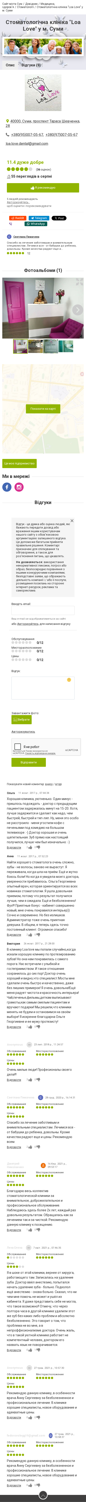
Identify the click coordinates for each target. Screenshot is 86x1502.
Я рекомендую (44, 187)
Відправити (29, 762)
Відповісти (14, 847)
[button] (79, 281)
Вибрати (23, 719)
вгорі (58, 784)
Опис (10, 65)
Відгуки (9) (31, 65)
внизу (49, 784)
